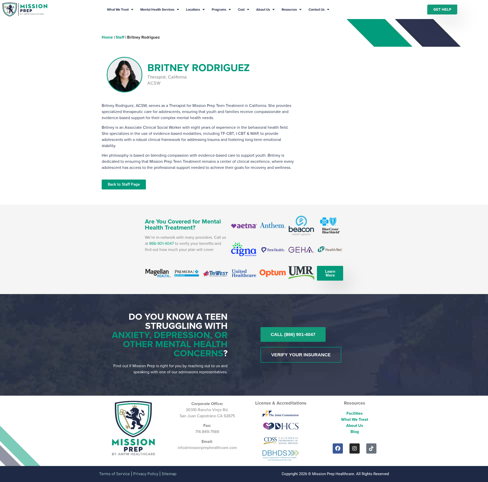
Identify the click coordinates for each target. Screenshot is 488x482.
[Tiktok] (371, 448)
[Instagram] (354, 448)
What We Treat (118, 9)
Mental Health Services (157, 9)
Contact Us (317, 9)
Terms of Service (114, 473)
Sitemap (169, 473)
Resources (289, 9)
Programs (219, 9)
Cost (241, 9)
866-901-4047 (161, 243)
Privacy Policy (145, 473)
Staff (120, 37)
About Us (263, 9)
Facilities (354, 413)
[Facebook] (338, 448)
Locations (193, 9)
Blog (354, 432)
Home (107, 37)
